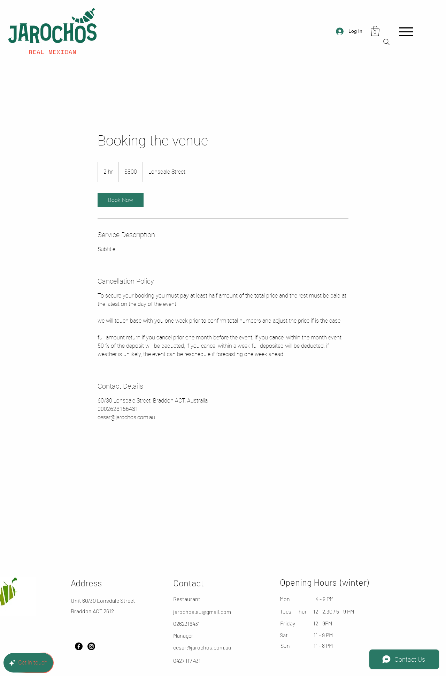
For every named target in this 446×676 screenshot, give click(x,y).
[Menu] (406, 31)
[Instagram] (91, 646)
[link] (121, 200)
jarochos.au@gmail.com (202, 611)
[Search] (386, 42)
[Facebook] (79, 646)
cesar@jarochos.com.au (202, 647)
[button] (375, 31)
